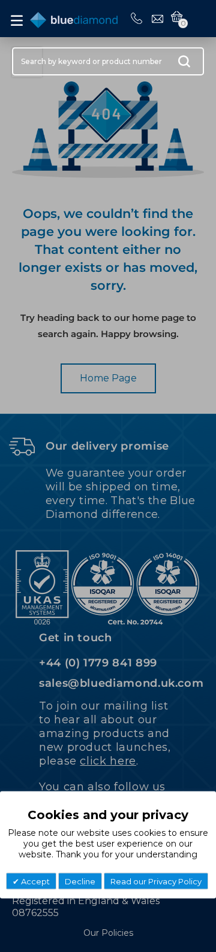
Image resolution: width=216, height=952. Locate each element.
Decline (80, 881)
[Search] (184, 64)
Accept (34, 881)
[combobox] (108, 61)
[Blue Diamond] (74, 17)
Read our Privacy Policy (156, 881)
